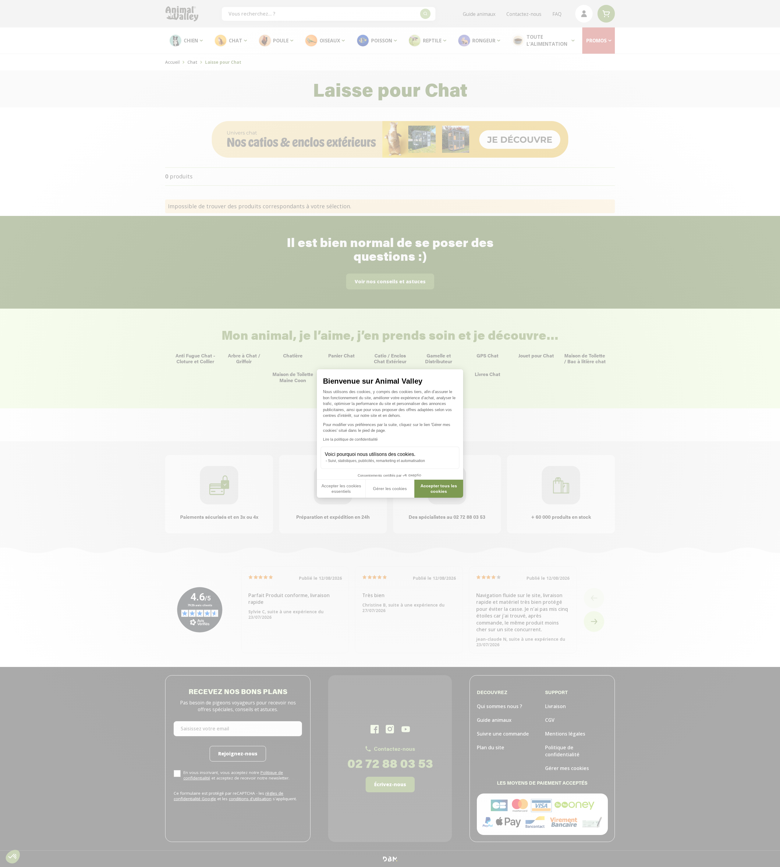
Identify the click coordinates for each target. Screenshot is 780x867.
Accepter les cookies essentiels (341, 488)
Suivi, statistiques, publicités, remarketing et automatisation (376, 461)
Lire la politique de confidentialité (350, 439)
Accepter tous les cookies (438, 488)
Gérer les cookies (390, 488)
